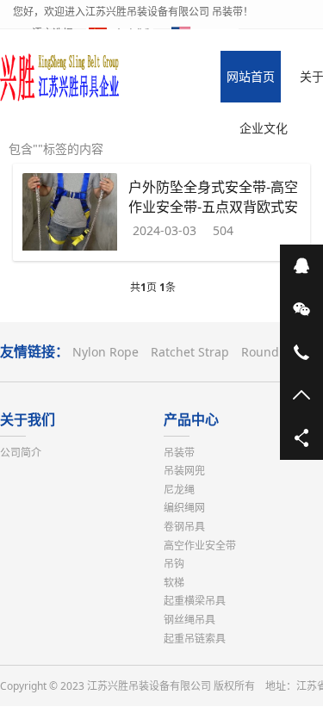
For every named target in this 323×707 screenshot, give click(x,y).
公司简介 (20, 452)
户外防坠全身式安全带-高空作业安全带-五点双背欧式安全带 (213, 206)
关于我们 (27, 419)
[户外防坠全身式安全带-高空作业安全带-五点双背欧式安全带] (69, 213)
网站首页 (251, 76)
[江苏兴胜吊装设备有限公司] (60, 76)
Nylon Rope (105, 352)
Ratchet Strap (190, 352)
